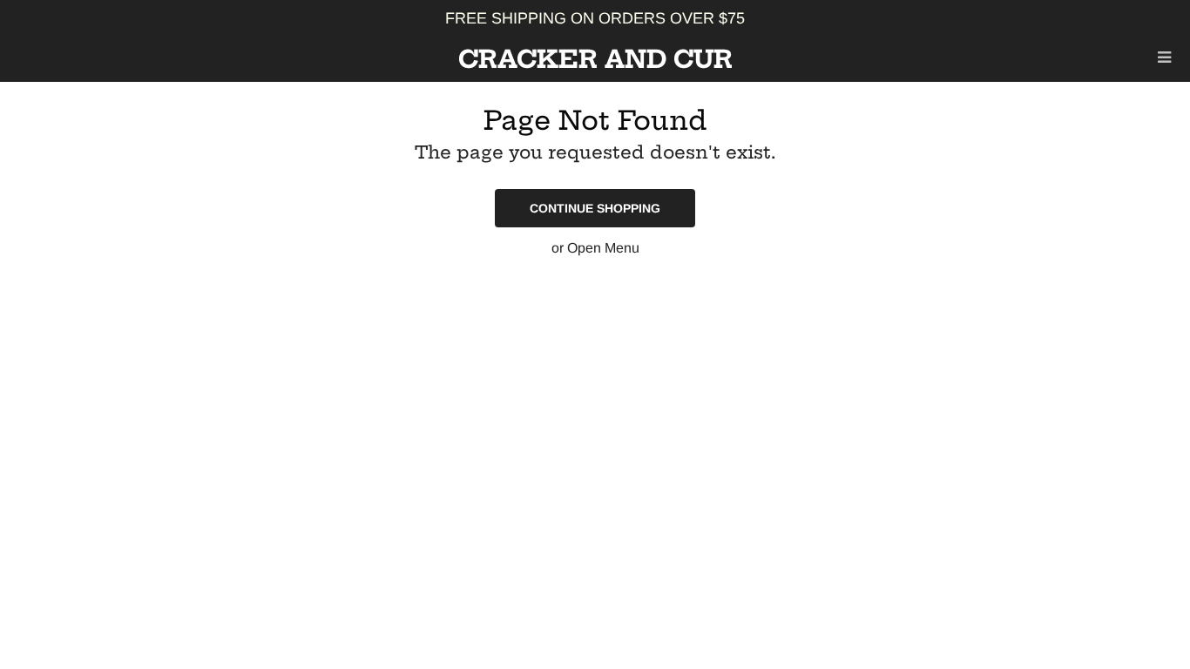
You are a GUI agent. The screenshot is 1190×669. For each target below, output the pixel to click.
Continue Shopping (595, 208)
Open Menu (603, 247)
